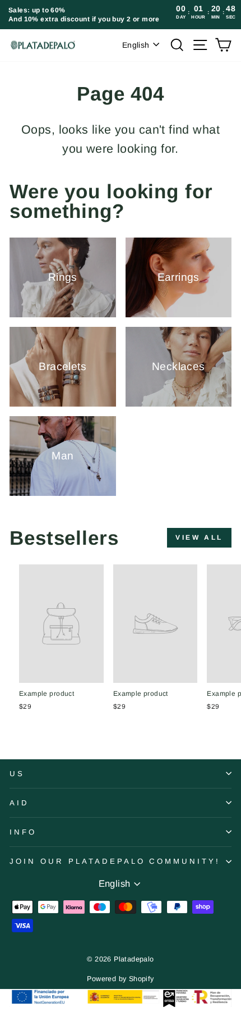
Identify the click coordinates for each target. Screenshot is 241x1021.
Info (23, 832)
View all (199, 537)
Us (17, 773)
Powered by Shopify (120, 979)
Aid (19, 803)
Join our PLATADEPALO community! (115, 861)
